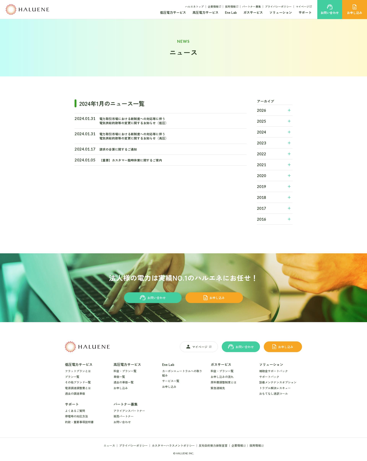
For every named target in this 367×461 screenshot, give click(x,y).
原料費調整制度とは (223, 382)
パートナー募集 (251, 6)
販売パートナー (124, 416)
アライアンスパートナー (129, 411)
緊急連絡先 (218, 388)
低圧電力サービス (173, 12)
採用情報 (230, 6)
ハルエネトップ (194, 6)
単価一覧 (119, 377)
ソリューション (280, 12)
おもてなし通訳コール (273, 393)
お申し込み (217, 297)
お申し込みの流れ (222, 377)
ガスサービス (253, 12)
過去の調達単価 (75, 393)
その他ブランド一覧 (78, 382)
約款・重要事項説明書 (79, 422)
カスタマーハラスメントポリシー (173, 445)
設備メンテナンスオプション (277, 382)
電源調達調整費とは (78, 388)
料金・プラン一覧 (125, 371)
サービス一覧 (170, 381)
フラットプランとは (78, 371)
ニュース (109, 445)
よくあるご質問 (75, 411)
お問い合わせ (156, 297)
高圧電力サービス (205, 12)
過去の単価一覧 (124, 382)
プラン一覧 (72, 377)
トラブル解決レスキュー (275, 388)
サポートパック (269, 377)
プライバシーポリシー (278, 6)
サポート (305, 12)
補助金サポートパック (273, 371)
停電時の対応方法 (76, 416)
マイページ (302, 6)
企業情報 (213, 6)
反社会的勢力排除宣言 (213, 445)
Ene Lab (231, 12)
